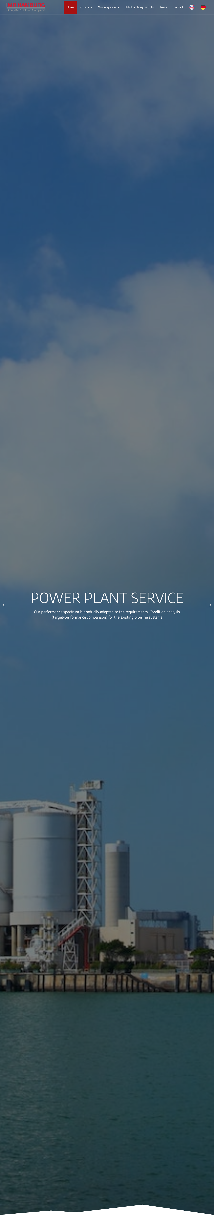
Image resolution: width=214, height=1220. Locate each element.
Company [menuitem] (86, 7)
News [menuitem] (163, 7)
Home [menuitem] (70, 7)
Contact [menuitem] (178, 7)
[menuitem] (192, 7)
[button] (3, 605)
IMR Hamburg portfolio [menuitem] (139, 7)
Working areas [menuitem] (107, 7)
